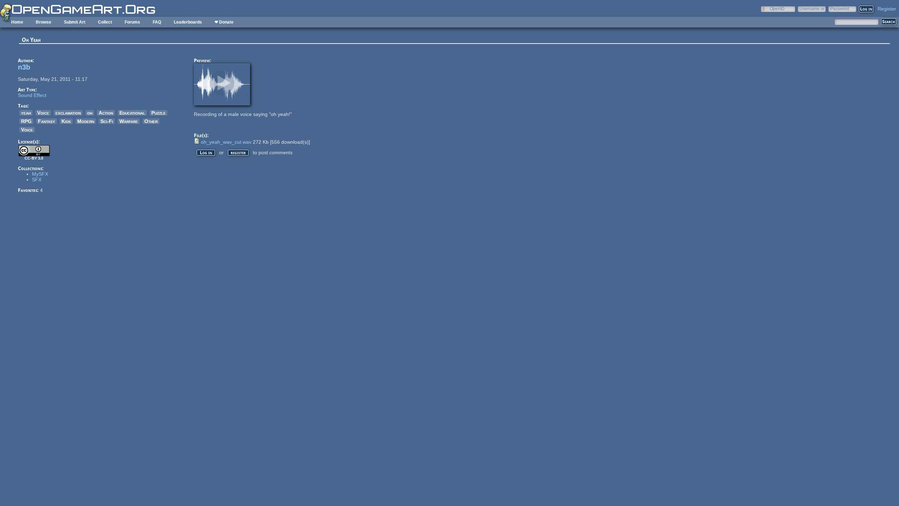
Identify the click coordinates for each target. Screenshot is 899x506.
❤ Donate (224, 22)
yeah (26, 113)
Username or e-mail (812, 8)
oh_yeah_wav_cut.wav (226, 142)
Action (106, 113)
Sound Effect (32, 95)
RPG (26, 121)
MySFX (40, 174)
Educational (132, 113)
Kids (66, 121)
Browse (43, 22)
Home (17, 22)
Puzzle (158, 113)
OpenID (777, 8)
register (238, 152)
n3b (24, 67)
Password (839, 8)
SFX (36, 179)
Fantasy (46, 121)
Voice (43, 113)
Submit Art (74, 22)
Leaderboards (188, 22)
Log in (206, 152)
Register (887, 9)
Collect (105, 22)
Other (151, 121)
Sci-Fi (106, 121)
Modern (85, 121)
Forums (132, 22)
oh (89, 113)
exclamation (68, 113)
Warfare (128, 121)
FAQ (157, 22)
